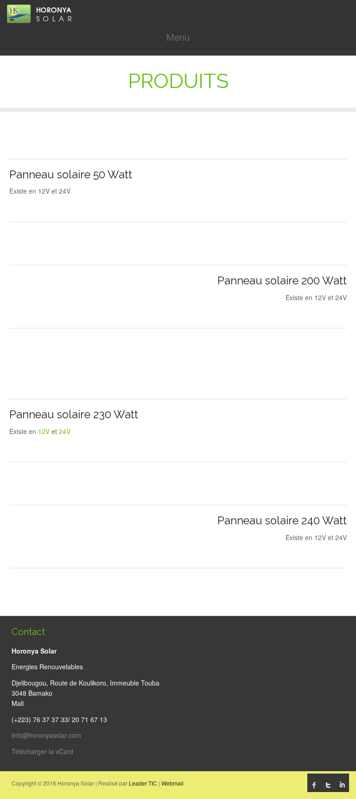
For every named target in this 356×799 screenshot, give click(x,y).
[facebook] (314, 785)
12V (44, 431)
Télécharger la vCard (42, 751)
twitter (328, 785)
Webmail (172, 783)
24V (64, 431)
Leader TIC (143, 783)
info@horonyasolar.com (46, 735)
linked (342, 785)
